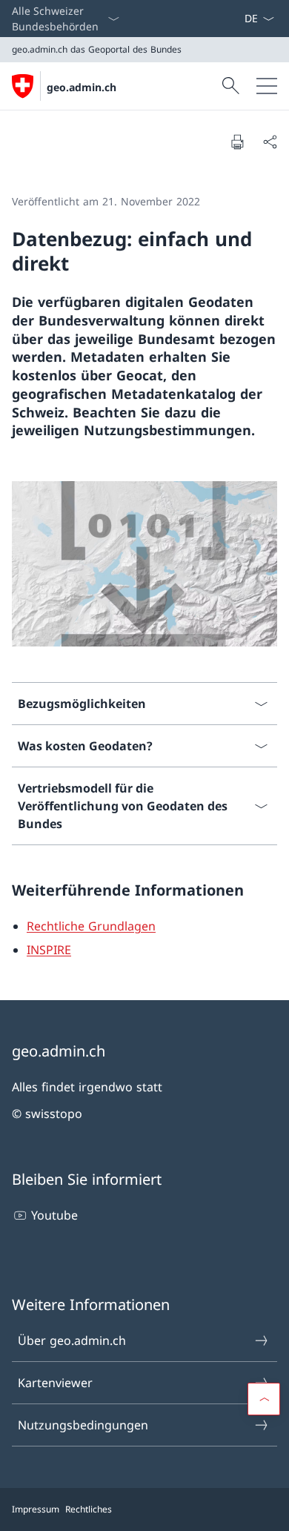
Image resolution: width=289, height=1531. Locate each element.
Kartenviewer (55, 1383)
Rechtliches (88, 1509)
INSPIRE (49, 950)
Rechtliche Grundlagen (91, 926)
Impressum (35, 1509)
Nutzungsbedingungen (83, 1425)
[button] (264, 1399)
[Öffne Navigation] (267, 86)
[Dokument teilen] (269, 141)
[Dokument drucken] (237, 141)
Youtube (54, 1215)
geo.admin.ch (81, 87)
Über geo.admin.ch (72, 1340)
